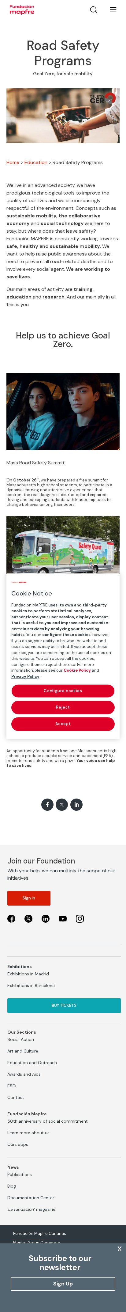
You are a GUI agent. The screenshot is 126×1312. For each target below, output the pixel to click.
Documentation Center (30, 1197)
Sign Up (63, 1283)
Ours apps (17, 1144)
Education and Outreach (32, 1062)
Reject (63, 707)
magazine (31, 1209)
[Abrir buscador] (93, 9)
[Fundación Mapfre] (22, 10)
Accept (63, 724)
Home (12, 162)
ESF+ (12, 1086)
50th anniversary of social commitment (47, 1121)
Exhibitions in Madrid (28, 974)
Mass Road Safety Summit (35, 462)
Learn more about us (28, 1132)
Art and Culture (22, 1051)
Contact (15, 1097)
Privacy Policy (25, 676)
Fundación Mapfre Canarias (39, 1233)
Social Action (20, 1039)
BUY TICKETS (64, 1005)
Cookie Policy (77, 670)
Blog (11, 1186)
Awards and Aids (24, 1074)
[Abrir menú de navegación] (109, 9)
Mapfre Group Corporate (36, 1242)
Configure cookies (63, 690)
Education (35, 162)
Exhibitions (19, 966)
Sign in (29, 898)
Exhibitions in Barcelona (31, 985)
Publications (19, 1174)
